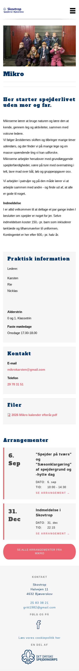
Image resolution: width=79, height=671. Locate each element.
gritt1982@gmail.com (39, 607)
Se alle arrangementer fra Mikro (39, 551)
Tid (38, 487)
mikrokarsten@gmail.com (26, 369)
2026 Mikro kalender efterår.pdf (34, 415)
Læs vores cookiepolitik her (39, 637)
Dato (40, 482)
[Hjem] (13, 10)
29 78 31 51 (15, 384)
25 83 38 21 (39, 602)
